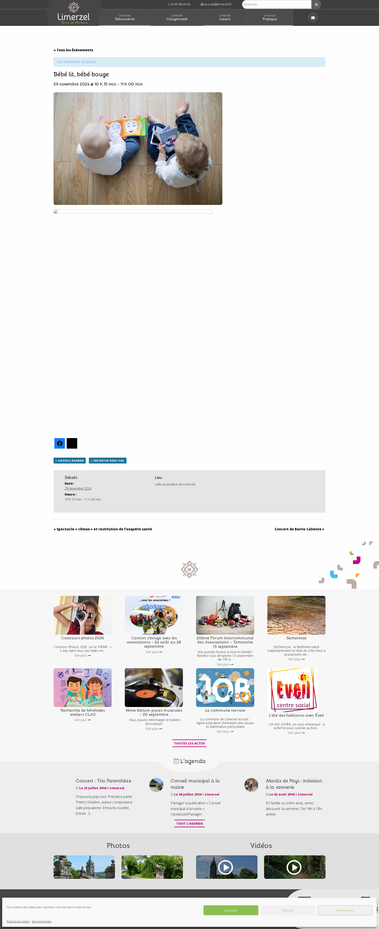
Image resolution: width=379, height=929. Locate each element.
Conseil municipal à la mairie (195, 783)
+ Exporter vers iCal (108, 460)
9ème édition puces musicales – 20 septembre (154, 712)
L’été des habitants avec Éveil (296, 715)
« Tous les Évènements (73, 50)
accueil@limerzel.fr (218, 4)
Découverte (125, 17)
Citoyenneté (177, 17)
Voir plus (81, 655)
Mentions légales (41, 921)
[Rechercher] (316, 4)
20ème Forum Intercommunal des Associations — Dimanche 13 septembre (225, 641)
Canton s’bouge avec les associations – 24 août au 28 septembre (154, 641)
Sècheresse (296, 637)
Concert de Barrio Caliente (299, 529)
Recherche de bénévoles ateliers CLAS (83, 712)
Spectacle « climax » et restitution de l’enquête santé (103, 529)
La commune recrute (225, 710)
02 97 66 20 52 (180, 4)
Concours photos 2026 (82, 637)
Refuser (288, 910)
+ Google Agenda (69, 460)
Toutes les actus (189, 743)
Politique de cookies (18, 921)
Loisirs (225, 17)
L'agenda (192, 760)
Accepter (231, 910)
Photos (118, 845)
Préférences (345, 910)
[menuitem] (125, 17)
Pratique (270, 17)
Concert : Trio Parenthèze (103, 780)
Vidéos (261, 845)
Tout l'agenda (189, 823)
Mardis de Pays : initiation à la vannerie (294, 783)
